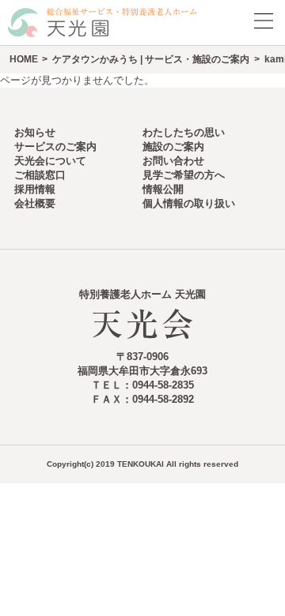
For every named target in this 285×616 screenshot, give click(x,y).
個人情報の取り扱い (188, 203)
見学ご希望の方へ (183, 175)
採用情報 (34, 189)
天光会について (50, 161)
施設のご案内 (173, 146)
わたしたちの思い (183, 132)
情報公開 (163, 189)
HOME (24, 59)
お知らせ (34, 132)
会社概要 (34, 203)
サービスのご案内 (55, 146)
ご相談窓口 (40, 175)
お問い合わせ (173, 161)
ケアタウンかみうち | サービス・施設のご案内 (150, 59)
